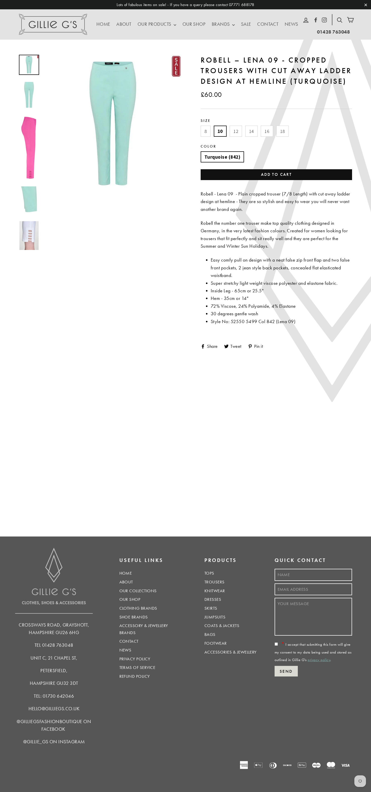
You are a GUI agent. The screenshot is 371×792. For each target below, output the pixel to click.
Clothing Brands (138, 608)
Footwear (215, 643)
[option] (113, 123)
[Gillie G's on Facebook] (315, 19)
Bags (210, 634)
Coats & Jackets (221, 625)
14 (251, 131)
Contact (267, 24)
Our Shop (194, 24)
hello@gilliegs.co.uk (54, 708)
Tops (209, 573)
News (291, 24)
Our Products (155, 24)
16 (266, 131)
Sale (246, 24)
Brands (221, 24)
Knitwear (214, 590)
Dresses (212, 599)
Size (206, 120)
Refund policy (134, 676)
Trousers (214, 582)
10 (220, 131)
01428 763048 (333, 32)
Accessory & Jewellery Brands (143, 629)
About (123, 24)
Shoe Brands (133, 617)
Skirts (210, 608)
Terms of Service (137, 667)
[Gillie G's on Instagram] (324, 19)
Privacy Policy (134, 659)
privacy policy (319, 659)
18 (282, 131)
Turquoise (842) (222, 157)
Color (208, 146)
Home (103, 24)
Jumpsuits (214, 617)
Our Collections (138, 590)
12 (235, 131)
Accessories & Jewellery (230, 652)
